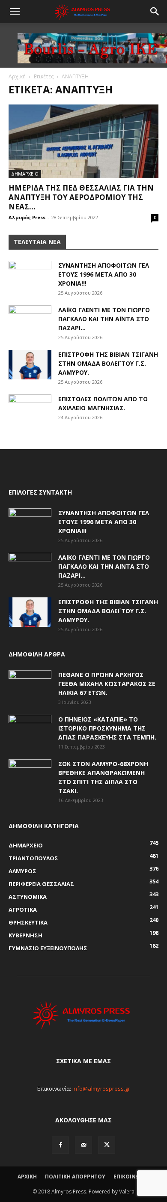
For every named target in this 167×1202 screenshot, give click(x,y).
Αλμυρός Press (27, 217)
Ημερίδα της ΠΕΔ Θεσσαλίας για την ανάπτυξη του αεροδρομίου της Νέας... (81, 197)
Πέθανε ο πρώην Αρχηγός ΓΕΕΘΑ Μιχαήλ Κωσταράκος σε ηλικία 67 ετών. (106, 684)
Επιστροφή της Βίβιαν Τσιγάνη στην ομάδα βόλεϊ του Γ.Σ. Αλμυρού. (108, 363)
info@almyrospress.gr (101, 1088)
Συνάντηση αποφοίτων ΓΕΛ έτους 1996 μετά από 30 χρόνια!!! (103, 274)
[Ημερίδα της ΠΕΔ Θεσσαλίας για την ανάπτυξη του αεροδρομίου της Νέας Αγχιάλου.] (83, 141)
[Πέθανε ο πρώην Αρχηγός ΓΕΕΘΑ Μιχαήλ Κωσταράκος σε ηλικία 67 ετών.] (30, 685)
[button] (14, 11)
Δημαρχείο (25, 173)
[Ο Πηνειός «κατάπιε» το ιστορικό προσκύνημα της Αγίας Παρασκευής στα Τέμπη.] (30, 730)
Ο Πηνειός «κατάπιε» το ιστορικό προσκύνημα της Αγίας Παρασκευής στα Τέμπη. (107, 728)
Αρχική (17, 76)
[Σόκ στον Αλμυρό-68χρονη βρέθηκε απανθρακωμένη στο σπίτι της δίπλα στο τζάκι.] (30, 774)
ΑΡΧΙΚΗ (27, 1176)
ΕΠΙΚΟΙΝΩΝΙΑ (131, 1176)
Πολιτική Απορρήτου (75, 1176)
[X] (106, 1145)
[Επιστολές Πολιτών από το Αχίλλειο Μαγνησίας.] (30, 409)
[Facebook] (60, 1145)
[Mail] (83, 1145)
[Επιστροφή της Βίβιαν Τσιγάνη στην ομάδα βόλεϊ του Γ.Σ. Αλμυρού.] (30, 364)
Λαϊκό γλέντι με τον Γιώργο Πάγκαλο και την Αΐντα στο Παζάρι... (104, 319)
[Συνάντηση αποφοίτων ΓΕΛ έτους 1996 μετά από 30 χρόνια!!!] (30, 276)
